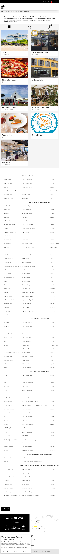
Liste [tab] (9, 29)
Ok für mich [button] (25, 551)
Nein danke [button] (5, 551)
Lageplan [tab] (29, 29)
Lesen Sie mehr (4, 549)
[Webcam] (46, 1)
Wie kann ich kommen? (40, 528)
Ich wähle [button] (16, 551)
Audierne (17, 522)
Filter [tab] (49, 29)
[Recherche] (48, 1)
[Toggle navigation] (56, 7)
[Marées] (43, 1)
